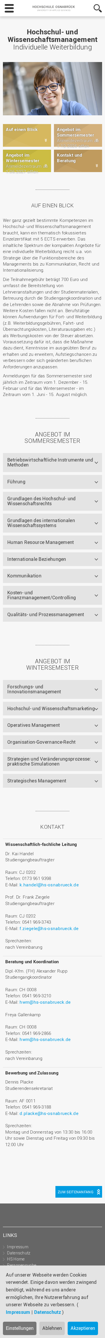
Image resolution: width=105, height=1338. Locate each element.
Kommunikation (24, 575)
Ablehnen (52, 1328)
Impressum (18, 1312)
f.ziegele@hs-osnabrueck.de (49, 928)
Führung (16, 481)
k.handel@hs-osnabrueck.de (49, 885)
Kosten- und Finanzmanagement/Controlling (41, 595)
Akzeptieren (83, 1328)
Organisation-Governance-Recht (41, 742)
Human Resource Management (40, 542)
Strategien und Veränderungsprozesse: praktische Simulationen (49, 761)
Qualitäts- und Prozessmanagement (45, 614)
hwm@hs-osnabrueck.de (45, 1002)
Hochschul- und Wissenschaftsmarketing (51, 708)
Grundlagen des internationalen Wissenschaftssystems (41, 523)
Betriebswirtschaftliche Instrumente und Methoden (50, 462)
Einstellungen (20, 1328)
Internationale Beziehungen (36, 559)
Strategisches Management (36, 780)
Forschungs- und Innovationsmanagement (34, 689)
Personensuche (21, 1265)
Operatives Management (33, 725)
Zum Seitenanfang (75, 1191)
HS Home (15, 1259)
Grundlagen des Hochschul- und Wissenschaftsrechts (41, 501)
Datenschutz (47, 1312)
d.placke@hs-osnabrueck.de (49, 1113)
